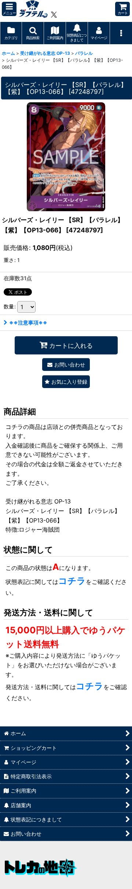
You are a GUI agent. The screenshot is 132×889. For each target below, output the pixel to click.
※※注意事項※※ (28, 322)
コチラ (72, 580)
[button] (9, 9)
